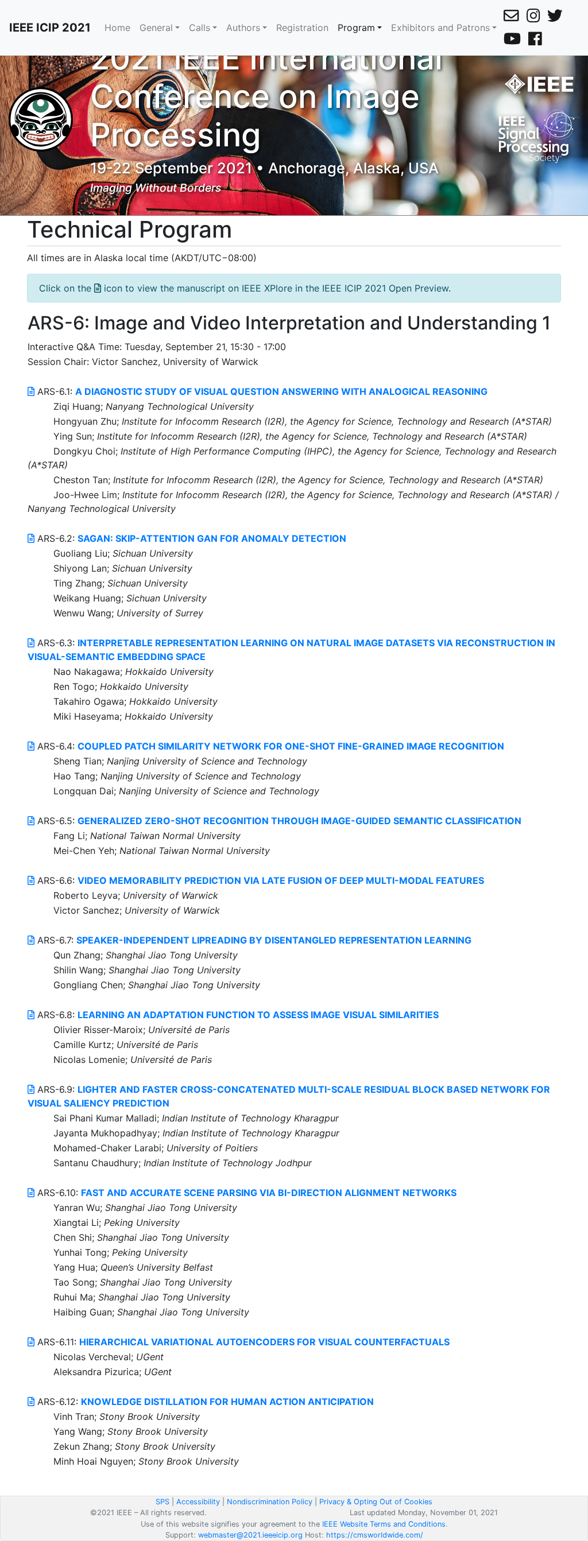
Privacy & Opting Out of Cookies (375, 1501)
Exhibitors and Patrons (440, 27)
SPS (162, 1501)
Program (356, 27)
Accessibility (198, 1501)
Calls (199, 27)
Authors (243, 27)
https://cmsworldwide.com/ (374, 1535)
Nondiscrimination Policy (269, 1501)
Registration (302, 27)
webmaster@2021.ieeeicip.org (250, 1535)
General (156, 27)
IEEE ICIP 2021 (50, 27)
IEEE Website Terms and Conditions (384, 1524)
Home (117, 27)
